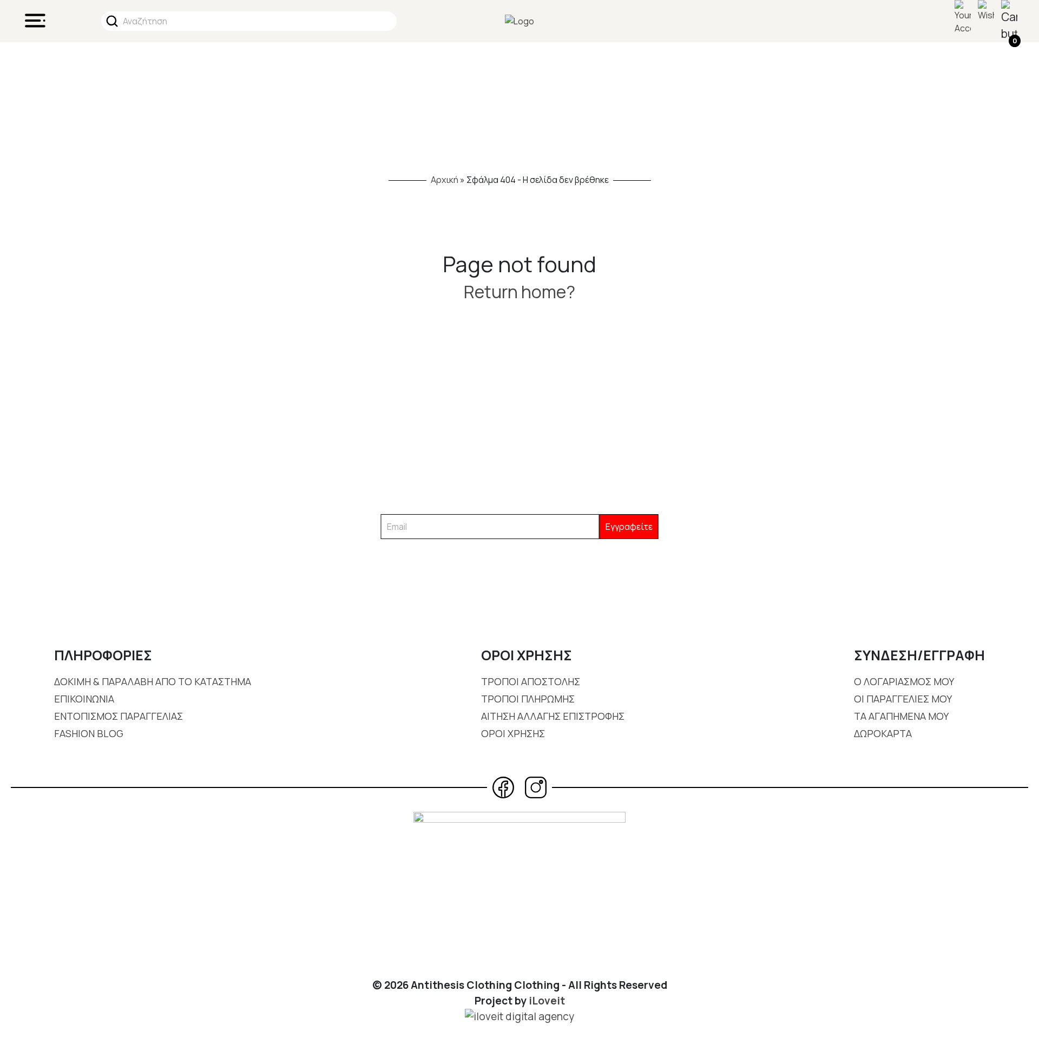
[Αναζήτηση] (112, 21)
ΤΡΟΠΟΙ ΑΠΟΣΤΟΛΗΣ (530, 681)
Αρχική (444, 180)
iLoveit (547, 1001)
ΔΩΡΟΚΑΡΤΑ (883, 733)
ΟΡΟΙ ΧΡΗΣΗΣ (513, 733)
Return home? (519, 292)
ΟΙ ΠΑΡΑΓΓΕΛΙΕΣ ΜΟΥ (903, 698)
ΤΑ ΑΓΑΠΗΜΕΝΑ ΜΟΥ (901, 716)
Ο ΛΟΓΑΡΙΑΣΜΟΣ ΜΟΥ (904, 681)
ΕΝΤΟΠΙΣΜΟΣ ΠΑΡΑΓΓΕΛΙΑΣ (118, 716)
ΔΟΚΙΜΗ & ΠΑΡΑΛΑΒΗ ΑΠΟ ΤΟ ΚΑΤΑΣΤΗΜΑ (152, 681)
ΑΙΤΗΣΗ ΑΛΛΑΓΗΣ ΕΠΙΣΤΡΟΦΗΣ (552, 716)
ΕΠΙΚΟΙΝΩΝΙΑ (84, 698)
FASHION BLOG (88, 733)
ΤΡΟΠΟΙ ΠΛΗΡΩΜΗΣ (528, 698)
